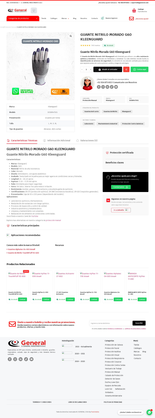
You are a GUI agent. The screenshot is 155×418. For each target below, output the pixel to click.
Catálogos (138, 348)
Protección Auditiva (113, 352)
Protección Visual (112, 355)
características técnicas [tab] (24, 140)
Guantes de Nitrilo (110, 111)
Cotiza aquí (141, 69)
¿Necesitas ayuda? (141, 19)
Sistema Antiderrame (113, 396)
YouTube (34, 216)
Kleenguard (52, 107)
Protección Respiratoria (114, 358)
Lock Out (108, 389)
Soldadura (109, 392)
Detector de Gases (112, 379)
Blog (144, 352)
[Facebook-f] (99, 87)
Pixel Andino (95, 412)
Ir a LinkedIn (119, 210)
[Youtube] (116, 87)
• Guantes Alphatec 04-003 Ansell (21, 249)
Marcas (137, 352)
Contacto (137, 358)
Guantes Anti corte (91, 111)
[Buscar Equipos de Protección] (34, 10)
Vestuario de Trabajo (113, 369)
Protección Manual (10, 27)
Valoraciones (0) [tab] (88, 140)
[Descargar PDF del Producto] (126, 69)
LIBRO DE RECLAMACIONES (77, 402)
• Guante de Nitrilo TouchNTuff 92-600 (23, 253)
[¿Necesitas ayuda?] (131, 18)
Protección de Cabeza (114, 345)
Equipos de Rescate (113, 385)
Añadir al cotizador (109, 69)
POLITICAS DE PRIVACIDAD (113, 402)
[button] (71, 36)
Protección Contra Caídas (115, 365)
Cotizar (22, 299)
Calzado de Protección (114, 375)
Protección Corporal (113, 362)
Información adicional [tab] (58, 140)
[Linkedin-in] (107, 87)
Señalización (120, 389)
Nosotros (137, 355)
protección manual (53, 220)
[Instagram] (103, 87)
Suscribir (139, 323)
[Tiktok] (112, 87)
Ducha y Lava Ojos (112, 382)
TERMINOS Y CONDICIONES (42, 402)
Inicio (1, 27)
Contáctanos (118, 187)
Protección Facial (112, 348)
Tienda (136, 345)
